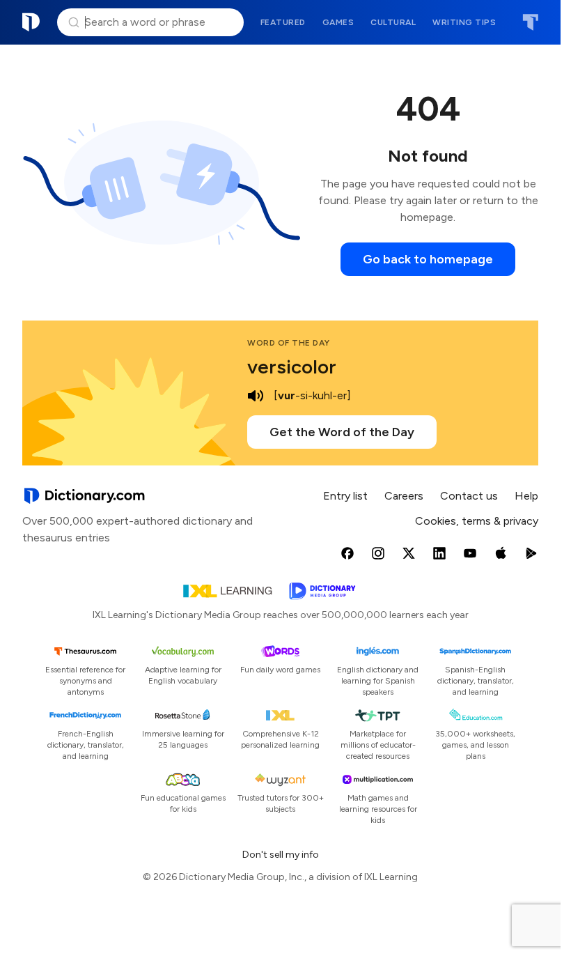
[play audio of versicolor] (255, 395)
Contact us (469, 495)
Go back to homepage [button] (428, 259)
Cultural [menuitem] (393, 22)
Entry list (345, 495)
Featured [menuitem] (283, 22)
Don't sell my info (280, 855)
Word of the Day (288, 343)
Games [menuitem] (338, 22)
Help (526, 495)
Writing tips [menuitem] (464, 22)
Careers (403, 495)
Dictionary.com (31, 22)
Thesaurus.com (530, 22)
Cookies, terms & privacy (476, 520)
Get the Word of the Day (341, 432)
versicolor (291, 366)
